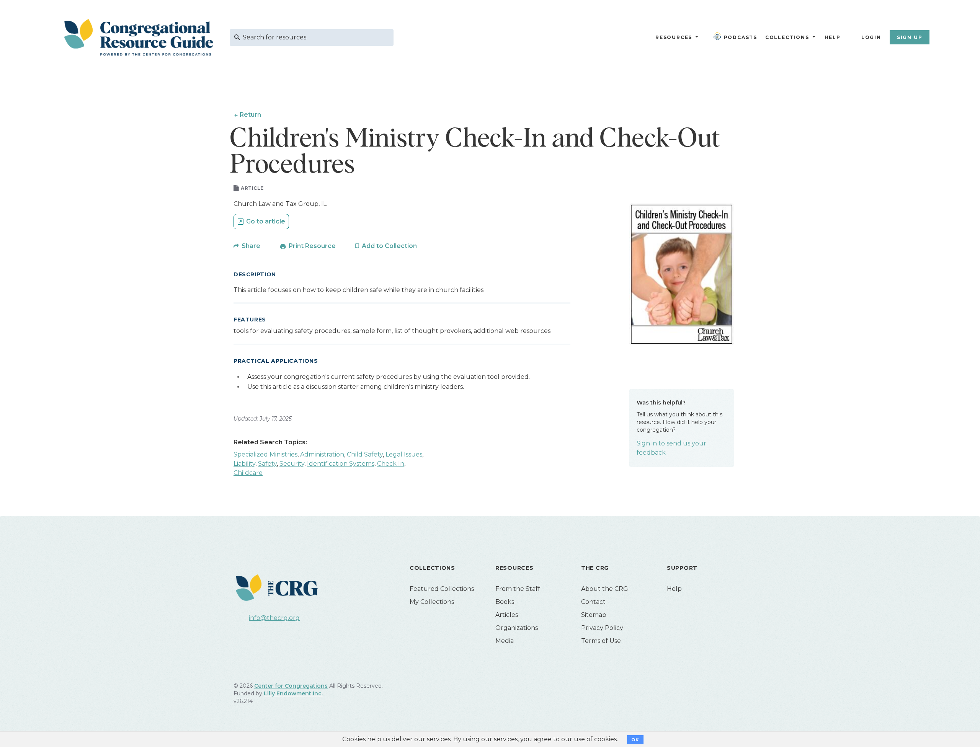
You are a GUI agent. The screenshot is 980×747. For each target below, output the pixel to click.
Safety (267, 463)
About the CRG (604, 588)
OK (635, 739)
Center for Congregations (291, 685)
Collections (786, 37)
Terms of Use (601, 640)
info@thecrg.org (274, 617)
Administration (322, 454)
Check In (390, 463)
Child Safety (365, 454)
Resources (673, 37)
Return (250, 114)
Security (291, 463)
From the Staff (517, 588)
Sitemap (593, 614)
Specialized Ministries (265, 454)
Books (504, 601)
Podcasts (740, 37)
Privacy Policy (602, 627)
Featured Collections (442, 588)
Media (504, 640)
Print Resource (312, 246)
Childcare (248, 472)
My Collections (432, 601)
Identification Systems (340, 463)
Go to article (265, 221)
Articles (506, 614)
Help (833, 37)
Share (251, 246)
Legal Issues (403, 454)
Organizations (516, 627)
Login (871, 37)
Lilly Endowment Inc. (293, 693)
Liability (244, 463)
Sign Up (910, 37)
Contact (593, 601)
